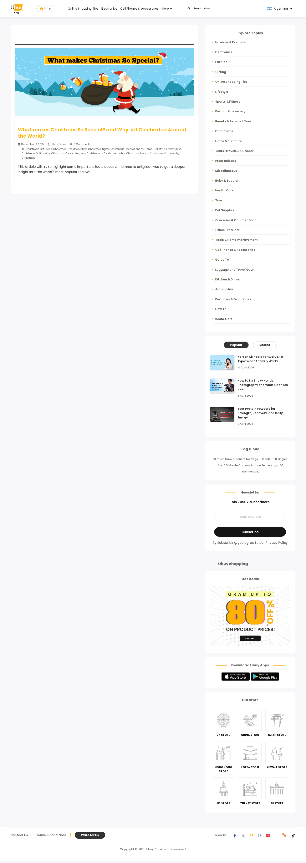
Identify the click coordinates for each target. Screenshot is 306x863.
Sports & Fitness (227, 101)
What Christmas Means (134, 153)
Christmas (28, 158)
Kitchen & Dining (227, 279)
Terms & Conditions (51, 835)
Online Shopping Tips (83, 8)
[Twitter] (243, 835)
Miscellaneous (226, 171)
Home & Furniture (228, 141)
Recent (264, 345)
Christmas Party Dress (167, 149)
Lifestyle (221, 92)
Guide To (222, 260)
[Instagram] (260, 835)
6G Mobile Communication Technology (251, 465)
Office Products (227, 230)
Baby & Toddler (227, 180)
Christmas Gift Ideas (39, 149)
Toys (219, 200)
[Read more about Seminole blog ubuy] (16, 8)
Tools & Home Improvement (236, 240)
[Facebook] (235, 835)
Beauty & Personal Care (233, 121)
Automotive (224, 289)
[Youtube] (268, 835)
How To (220, 309)
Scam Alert (223, 319)
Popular (236, 345)
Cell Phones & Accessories (139, 8)
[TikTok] (293, 835)
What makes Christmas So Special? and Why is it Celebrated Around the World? (102, 133)
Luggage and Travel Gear (234, 270)
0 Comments (82, 144)
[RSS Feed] (284, 835)
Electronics (109, 8)
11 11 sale (265, 459)
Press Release (225, 161)
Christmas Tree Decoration (70, 149)
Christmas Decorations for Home (131, 149)
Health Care (224, 190)
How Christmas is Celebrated (99, 153)
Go (188, 9)
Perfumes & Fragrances (233, 299)
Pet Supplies (224, 210)
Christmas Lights (99, 149)
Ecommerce (224, 131)
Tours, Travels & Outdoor (234, 151)
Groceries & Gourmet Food (235, 220)
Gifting (220, 72)
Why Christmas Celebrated (62, 153)
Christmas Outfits (33, 153)
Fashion (221, 62)
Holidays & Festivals (230, 42)
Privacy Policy (277, 542)
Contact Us (19, 835)
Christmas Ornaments (164, 153)
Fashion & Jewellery (230, 111)
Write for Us (90, 835)
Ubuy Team (58, 144)
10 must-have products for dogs (235, 459)
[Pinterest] (251, 835)
